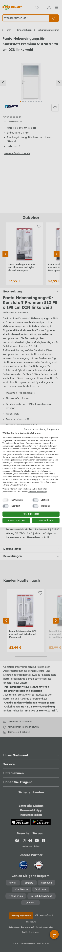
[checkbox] (5, 500)
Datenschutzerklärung (35, 429)
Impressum (54, 429)
